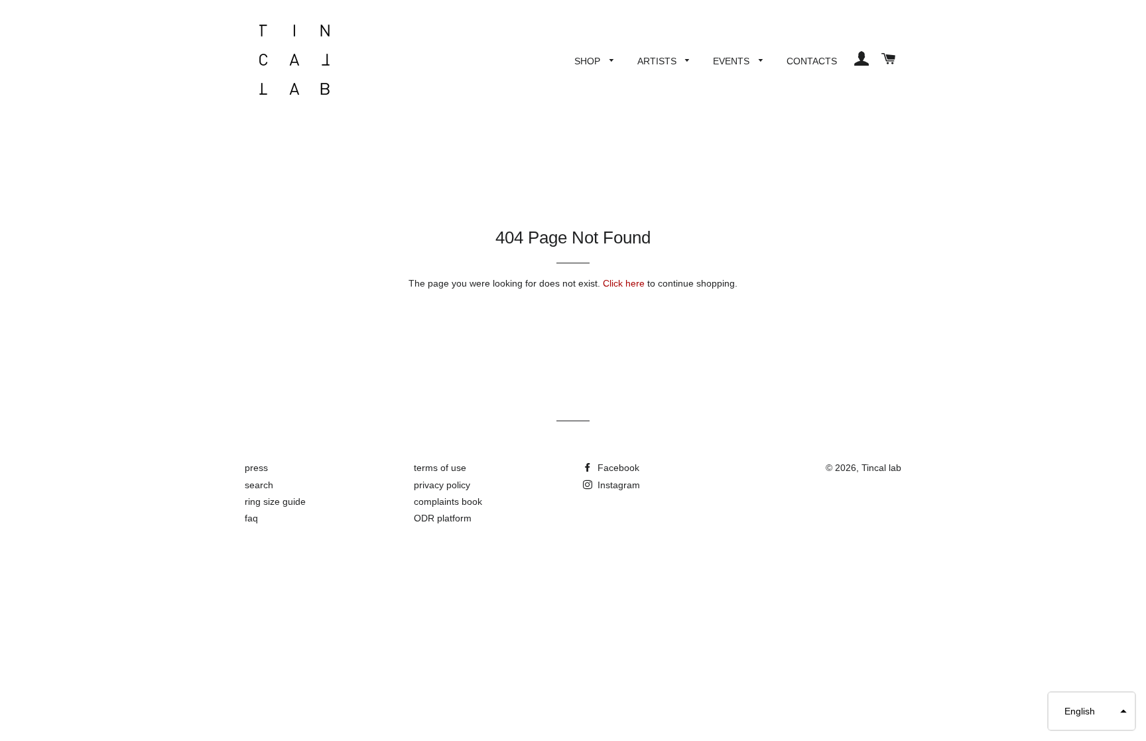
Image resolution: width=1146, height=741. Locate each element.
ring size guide (275, 501)
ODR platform (443, 518)
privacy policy (442, 485)
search (259, 485)
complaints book (448, 501)
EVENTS (732, 61)
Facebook (617, 467)
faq (251, 518)
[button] (1091, 711)
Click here (624, 283)
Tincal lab (881, 467)
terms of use (440, 467)
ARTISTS (658, 61)
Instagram (617, 485)
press (256, 467)
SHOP (588, 61)
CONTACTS (812, 61)
